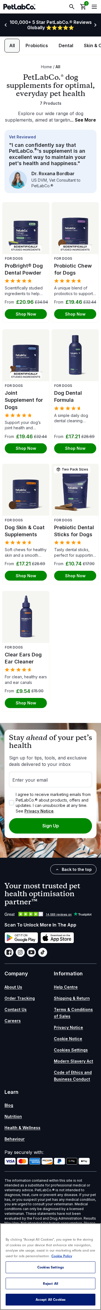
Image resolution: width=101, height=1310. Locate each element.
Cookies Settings (71, 1049)
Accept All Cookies (50, 1299)
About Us (13, 987)
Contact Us (15, 1009)
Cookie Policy (61, 1256)
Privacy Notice (39, 811)
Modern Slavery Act (73, 1061)
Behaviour (14, 1138)
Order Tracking (19, 998)
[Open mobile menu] (94, 6)
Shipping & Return (72, 998)
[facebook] (8, 952)
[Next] (95, 25)
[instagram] (20, 952)
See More (83, 120)
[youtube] (31, 952)
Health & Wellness (22, 1127)
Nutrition (13, 1116)
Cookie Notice (68, 1038)
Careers (12, 1020)
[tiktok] (42, 952)
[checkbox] (11, 802)
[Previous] (5, 25)
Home (46, 66)
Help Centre (66, 987)
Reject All (50, 1283)
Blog (8, 1105)
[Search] (71, 6)
